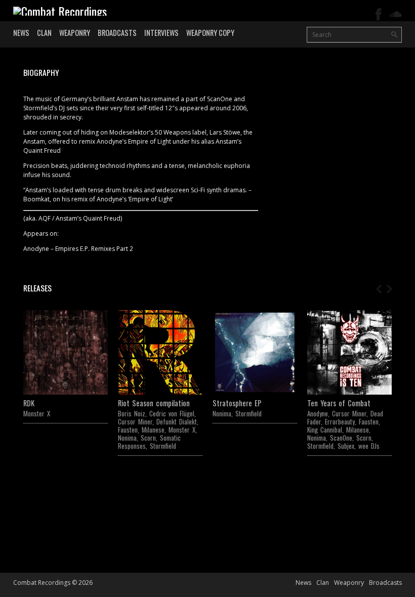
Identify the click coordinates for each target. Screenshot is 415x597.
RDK (28, 403)
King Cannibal (324, 429)
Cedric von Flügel (171, 413)
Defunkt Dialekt (176, 421)
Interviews (161, 32)
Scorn (148, 438)
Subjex (346, 446)
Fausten (128, 429)
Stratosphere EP (237, 403)
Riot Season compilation (154, 403)
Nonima (127, 438)
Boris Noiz (131, 413)
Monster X (36, 413)
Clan (44, 32)
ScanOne (341, 438)
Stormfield (163, 446)
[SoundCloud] (396, 14)
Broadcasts (117, 32)
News (21, 32)
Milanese (153, 429)
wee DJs (369, 446)
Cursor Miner (135, 421)
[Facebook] (378, 14)
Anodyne (317, 413)
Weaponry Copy (210, 32)
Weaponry (74, 32)
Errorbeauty (340, 421)
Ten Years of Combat (338, 403)
